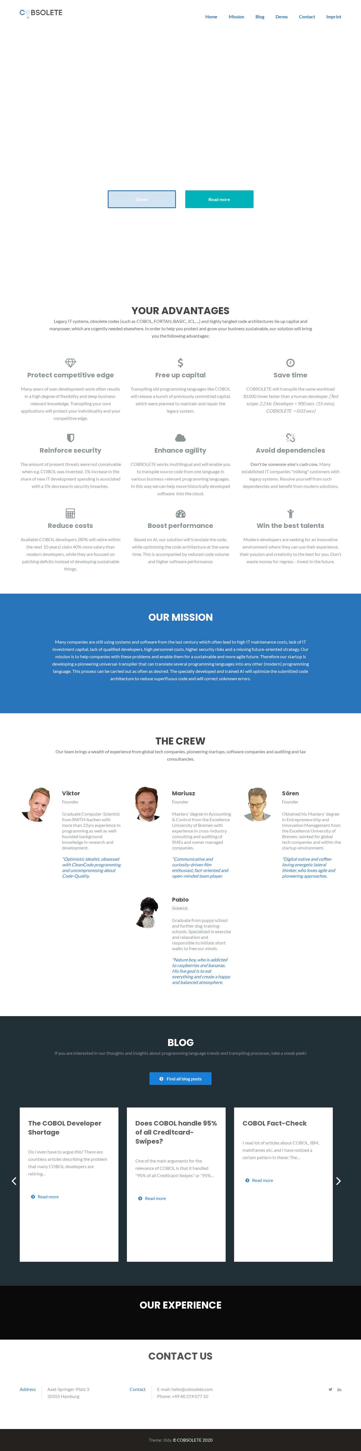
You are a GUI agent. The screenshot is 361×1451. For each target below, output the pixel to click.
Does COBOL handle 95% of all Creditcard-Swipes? (176, 1132)
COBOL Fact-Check (275, 1123)
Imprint (333, 16)
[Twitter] (331, 1389)
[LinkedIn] (339, 1389)
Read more (219, 199)
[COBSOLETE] (41, 13)
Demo (282, 16)
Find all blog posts (184, 1078)
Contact (307, 16)
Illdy (167, 1440)
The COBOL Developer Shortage (65, 1128)
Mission (236, 16)
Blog (260, 16)
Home (211, 16)
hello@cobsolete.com (192, 1389)
